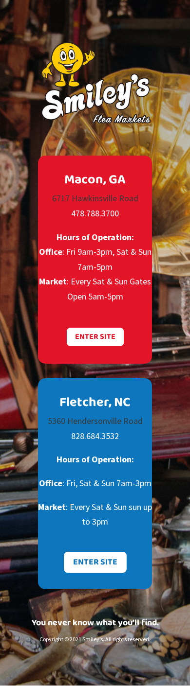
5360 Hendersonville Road (95, 420)
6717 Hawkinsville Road (95, 198)
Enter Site (95, 337)
